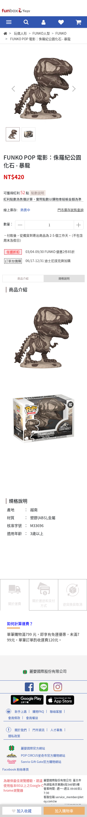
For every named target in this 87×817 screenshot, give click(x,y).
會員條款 (14, 717)
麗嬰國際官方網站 (33, 748)
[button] (73, 89)
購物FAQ (38, 711)
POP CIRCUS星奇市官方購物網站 (43, 755)
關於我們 (21, 729)
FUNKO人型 (41, 33)
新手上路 (21, 711)
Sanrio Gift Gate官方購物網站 (41, 761)
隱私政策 (14, 735)
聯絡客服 (56, 711)
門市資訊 (38, 729)
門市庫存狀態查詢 (71, 209)
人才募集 (56, 729)
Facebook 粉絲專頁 (15, 769)
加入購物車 (64, 811)
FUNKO (60, 33)
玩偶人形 (20, 33)
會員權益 (32, 717)
